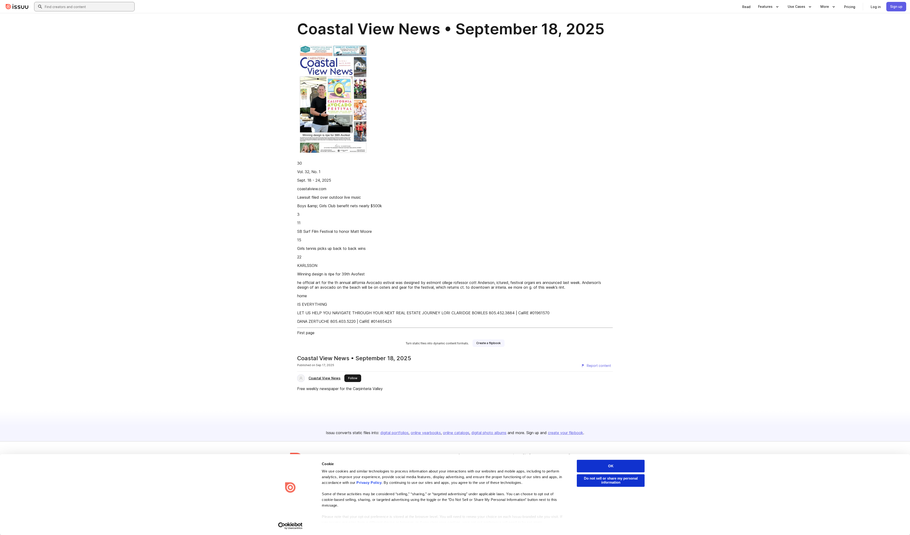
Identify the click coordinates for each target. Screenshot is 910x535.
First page (305, 332)
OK (611, 466)
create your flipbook (565, 432)
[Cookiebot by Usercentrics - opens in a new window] (290, 525)
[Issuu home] (17, 6)
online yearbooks (426, 432)
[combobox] (88, 6)
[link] (746, 6)
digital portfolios (394, 432)
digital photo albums (488, 432)
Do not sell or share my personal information (611, 480)
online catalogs (456, 432)
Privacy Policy (369, 483)
